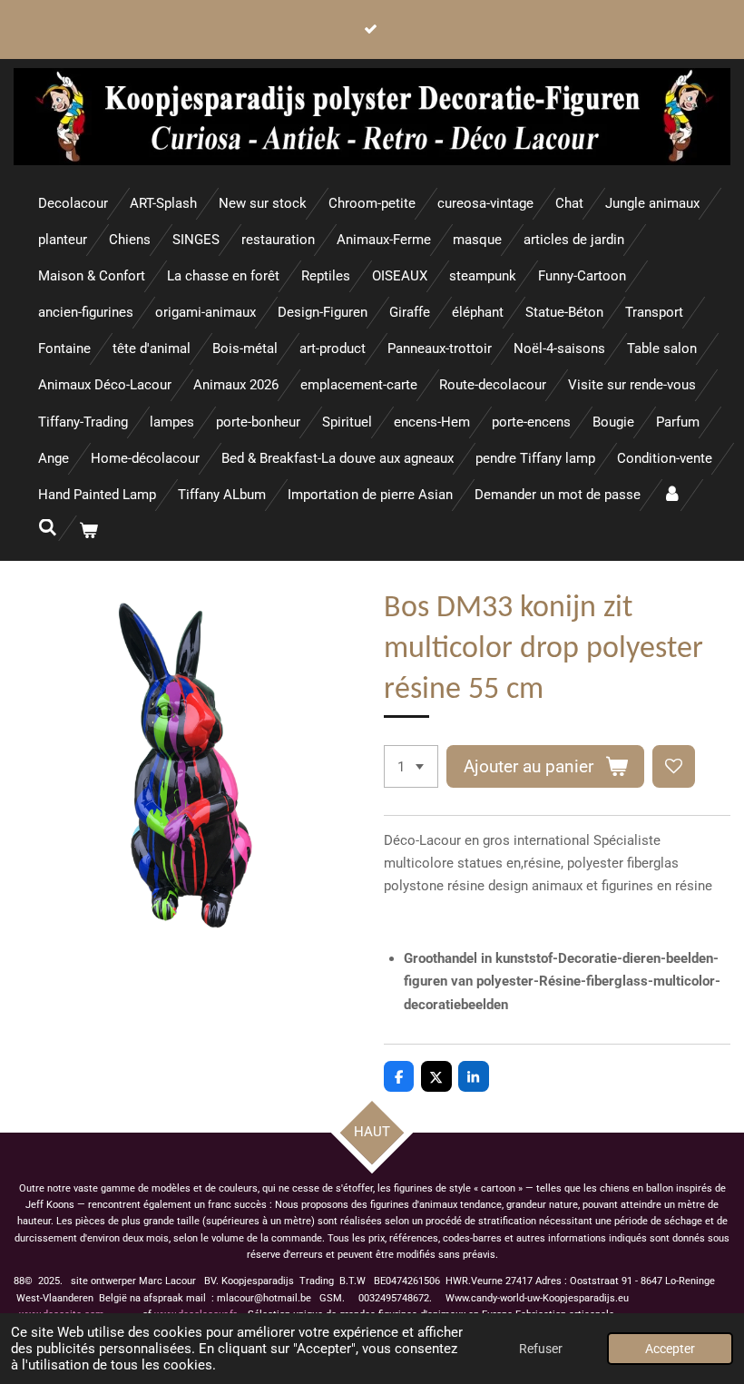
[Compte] (671, 495)
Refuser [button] (541, 1348)
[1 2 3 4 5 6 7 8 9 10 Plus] (411, 766)
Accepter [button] (670, 1348)
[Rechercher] (47, 528)
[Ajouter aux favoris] (673, 766)
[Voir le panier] (88, 531)
